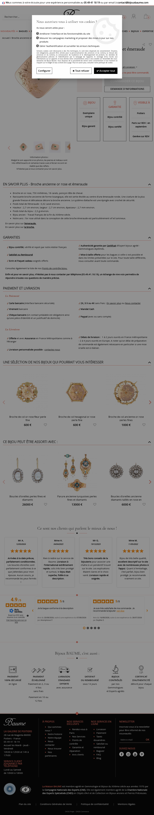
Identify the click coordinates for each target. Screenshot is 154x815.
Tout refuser (82, 70)
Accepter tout (107, 70)
